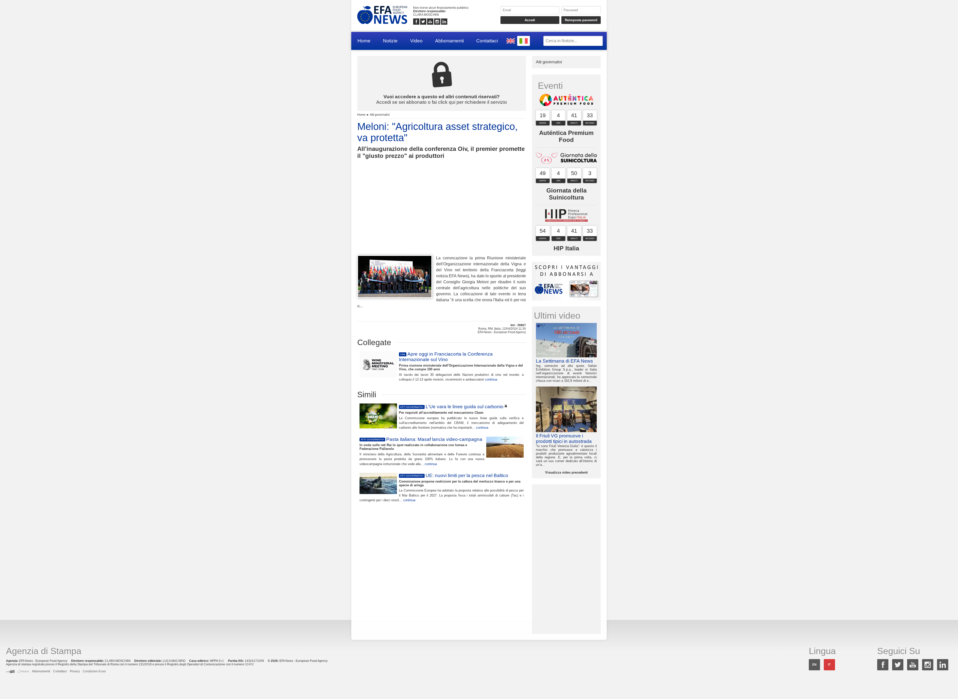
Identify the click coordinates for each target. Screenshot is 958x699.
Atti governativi (380, 114)
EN (814, 664)
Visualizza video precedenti (566, 472)
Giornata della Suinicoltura (566, 194)
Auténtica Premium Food (566, 136)
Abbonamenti (449, 40)
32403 (249, 664)
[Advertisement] (441, 216)
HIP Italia (566, 248)
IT (829, 664)
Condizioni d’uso (94, 671)
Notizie (390, 40)
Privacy (75, 671)
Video (416, 40)
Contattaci (487, 40)
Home (364, 40)
